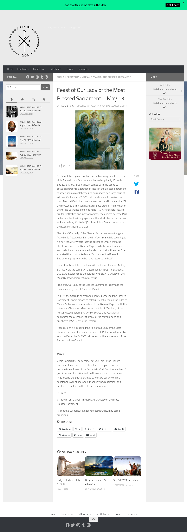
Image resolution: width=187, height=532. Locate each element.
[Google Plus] (46, 77)
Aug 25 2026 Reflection (30, 169)
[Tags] (44, 100)
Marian (86, 77)
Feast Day (73, 77)
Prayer (96, 77)
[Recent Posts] (11, 100)
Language (82, 69)
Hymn (70, 69)
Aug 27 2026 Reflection (30, 140)
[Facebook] (28, 77)
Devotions (22, 69)
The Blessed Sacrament (117, 77)
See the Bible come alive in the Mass (86, 5)
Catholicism (38, 69)
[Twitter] (32, 77)
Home (10, 69)
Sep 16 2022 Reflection (125, 480)
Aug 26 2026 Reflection (30, 154)
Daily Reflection (27, 107)
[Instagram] (37, 77)
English (61, 77)
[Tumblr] (42, 77)
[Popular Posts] (22, 100)
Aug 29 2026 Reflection (30, 110)
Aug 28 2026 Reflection (30, 125)
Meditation (56, 69)
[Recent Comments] (33, 100)
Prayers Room (67, 106)
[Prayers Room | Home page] (24, 41)
